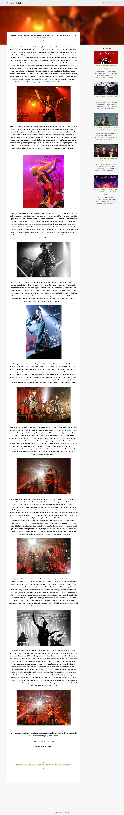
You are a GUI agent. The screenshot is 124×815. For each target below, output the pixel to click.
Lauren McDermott (46, 741)
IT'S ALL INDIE (14, 2)
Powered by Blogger (63, 812)
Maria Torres (49, 764)
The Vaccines (67, 764)
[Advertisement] (43, 796)
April (25, 764)
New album (58, 764)
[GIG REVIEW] (19, 764)
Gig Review (41, 764)
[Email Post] (44, 763)
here (29, 736)
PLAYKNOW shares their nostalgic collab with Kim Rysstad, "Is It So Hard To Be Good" (106, 192)
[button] (44, 41)
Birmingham (32, 764)
